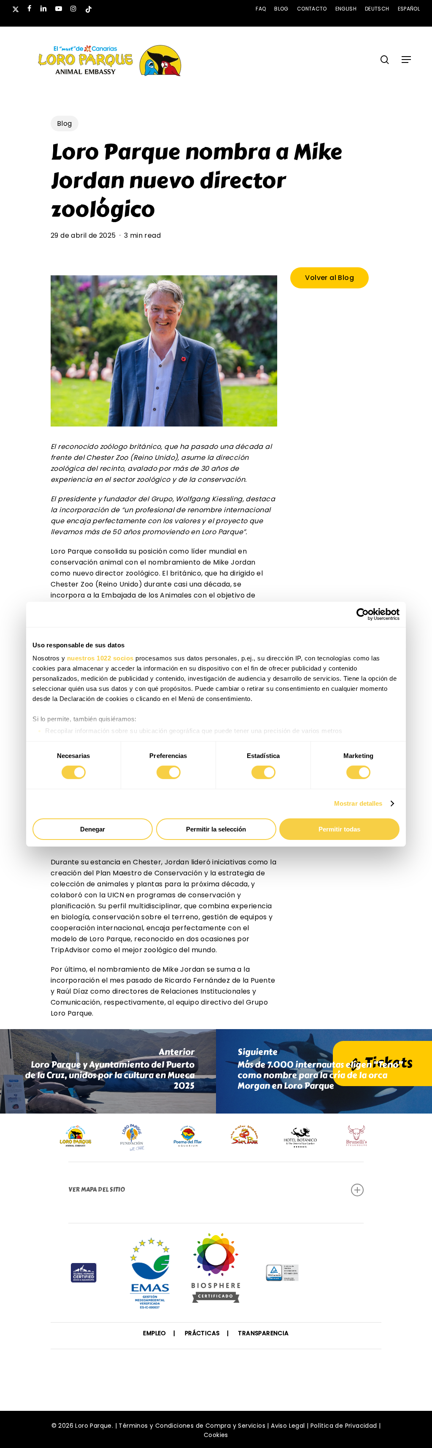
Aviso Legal (288, 1425)
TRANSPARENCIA (263, 1333)
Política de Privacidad (343, 1425)
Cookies (216, 1435)
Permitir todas (339, 829)
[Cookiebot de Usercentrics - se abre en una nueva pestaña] (363, 614)
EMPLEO (154, 1333)
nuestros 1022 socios (100, 658)
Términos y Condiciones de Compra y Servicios (192, 1425)
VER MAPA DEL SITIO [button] (96, 1189)
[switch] (169, 772)
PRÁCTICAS (202, 1333)
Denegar (92, 829)
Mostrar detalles (358, 803)
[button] (406, 59)
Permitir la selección (216, 829)
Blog (64, 123)
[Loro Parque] (216, 1271)
